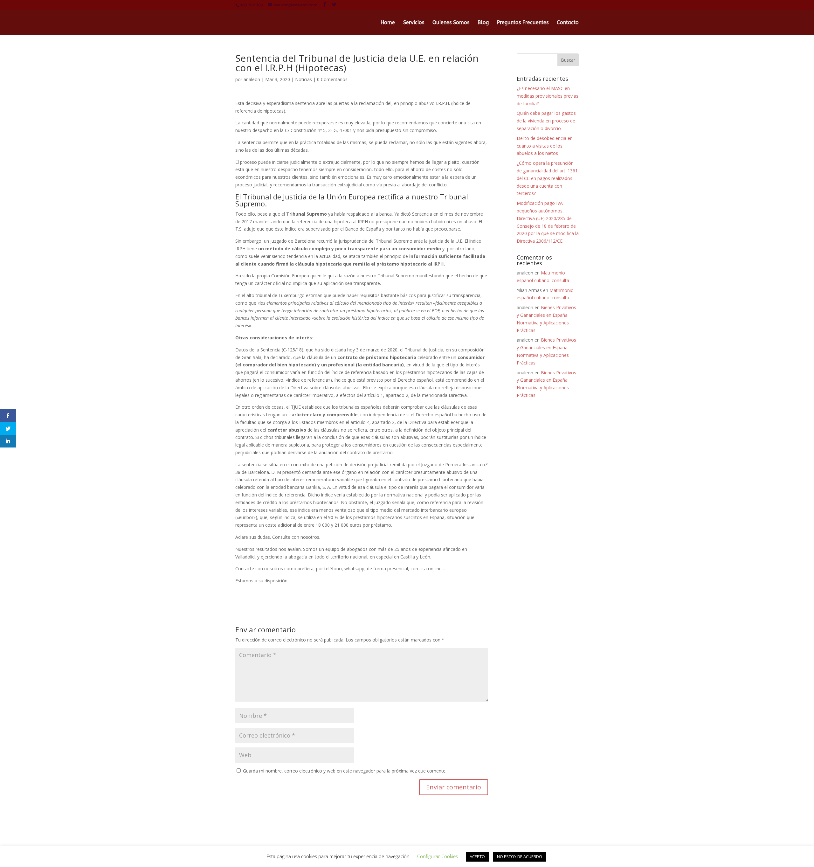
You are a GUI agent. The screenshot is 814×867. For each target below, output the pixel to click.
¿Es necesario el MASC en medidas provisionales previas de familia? (547, 96)
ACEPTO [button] (477, 856)
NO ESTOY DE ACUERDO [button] (519, 856)
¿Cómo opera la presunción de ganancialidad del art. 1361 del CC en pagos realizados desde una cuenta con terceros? (547, 178)
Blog (483, 22)
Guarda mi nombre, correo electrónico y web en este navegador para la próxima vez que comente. (344, 771)
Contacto (568, 22)
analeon (252, 79)
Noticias (303, 79)
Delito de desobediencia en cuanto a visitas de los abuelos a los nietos (545, 145)
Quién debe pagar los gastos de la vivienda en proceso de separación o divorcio (546, 120)
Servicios (413, 22)
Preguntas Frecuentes (522, 22)
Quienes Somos (450, 22)
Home (388, 22)
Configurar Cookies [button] (437, 856)
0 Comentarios (332, 79)
